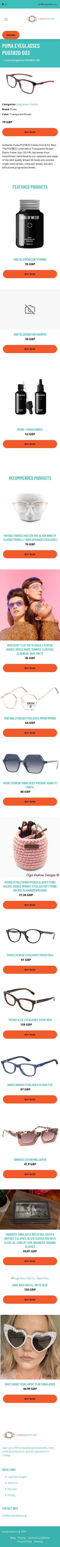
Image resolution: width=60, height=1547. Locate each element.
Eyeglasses (22, 104)
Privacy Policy (24, 1541)
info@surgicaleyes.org (47, 4)
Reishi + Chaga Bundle (30, 429)
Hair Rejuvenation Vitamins (30, 259)
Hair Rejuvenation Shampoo (30, 334)
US (6, 4)
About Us (13, 1483)
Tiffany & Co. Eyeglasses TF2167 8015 (30, 1020)
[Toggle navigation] (6, 19)
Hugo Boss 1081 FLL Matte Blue (30, 1285)
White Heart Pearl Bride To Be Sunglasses (30, 1384)
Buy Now (30, 132)
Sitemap (38, 1541)
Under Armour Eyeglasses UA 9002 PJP (30, 1085)
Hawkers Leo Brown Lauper (30, 1159)
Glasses (34, 104)
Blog (13, 1537)
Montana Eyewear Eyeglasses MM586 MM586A (30, 718)
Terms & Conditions (39, 1537)
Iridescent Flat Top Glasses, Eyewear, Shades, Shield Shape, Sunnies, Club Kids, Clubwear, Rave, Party (30, 649)
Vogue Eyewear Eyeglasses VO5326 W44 (30, 955)
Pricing (10, 34)
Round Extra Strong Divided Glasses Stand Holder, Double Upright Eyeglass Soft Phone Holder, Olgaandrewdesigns (30, 886)
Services (12, 1489)
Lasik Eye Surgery (17, 1476)
